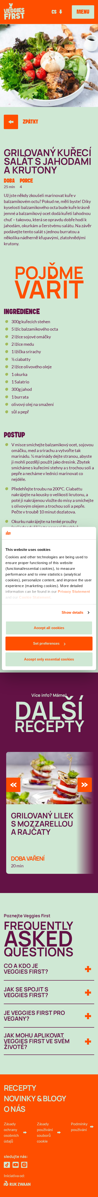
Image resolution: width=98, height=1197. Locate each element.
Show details (72, 613)
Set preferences (46, 644)
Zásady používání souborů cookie (45, 1132)
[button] (13, 785)
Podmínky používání (79, 1126)
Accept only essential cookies (49, 659)
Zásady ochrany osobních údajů (11, 1132)
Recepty (20, 1088)
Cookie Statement (34, 598)
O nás (14, 1109)
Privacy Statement (74, 592)
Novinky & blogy (35, 1098)
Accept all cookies (49, 628)
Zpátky (30, 121)
